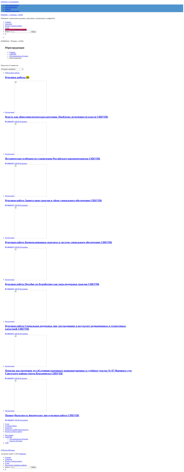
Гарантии (8, 24)
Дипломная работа (12, 5)
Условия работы (11, 426)
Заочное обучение (15, 441)
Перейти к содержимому (10, 2)
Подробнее (24, 205)
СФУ (7, 443)
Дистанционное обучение (18, 56)
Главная (8, 22)
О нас (7, 28)
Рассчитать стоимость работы (16, 30)
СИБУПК (12, 54)
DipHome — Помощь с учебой (12, 15)
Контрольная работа (12, 11)
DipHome (22, 454)
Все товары (9, 435)
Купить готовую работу (13, 26)
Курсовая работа (11, 7)
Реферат (8, 9)
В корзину (23, 121)
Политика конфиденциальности (16, 430)
